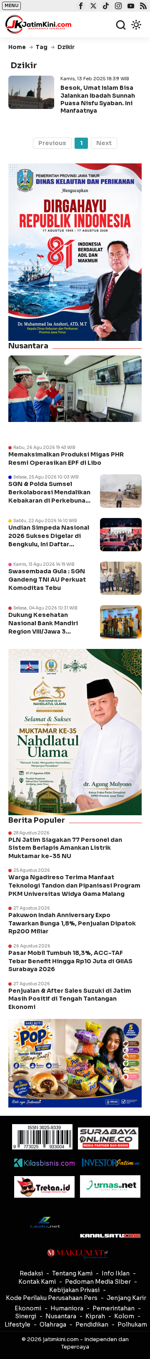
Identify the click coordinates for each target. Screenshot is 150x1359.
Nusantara (60, 1316)
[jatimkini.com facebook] (79, 6)
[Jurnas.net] (110, 1186)
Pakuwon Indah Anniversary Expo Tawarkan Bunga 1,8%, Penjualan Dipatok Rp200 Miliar (72, 923)
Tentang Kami (72, 1273)
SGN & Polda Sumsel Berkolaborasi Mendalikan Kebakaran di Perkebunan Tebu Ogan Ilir (49, 496)
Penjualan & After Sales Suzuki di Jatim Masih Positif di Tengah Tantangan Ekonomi (69, 999)
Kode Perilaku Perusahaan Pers (52, 1298)
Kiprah (95, 1316)
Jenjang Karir (126, 1298)
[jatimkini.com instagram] (117, 6)
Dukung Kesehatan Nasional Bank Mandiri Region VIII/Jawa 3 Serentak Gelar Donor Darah (43, 631)
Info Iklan (116, 1273)
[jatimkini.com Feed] (142, 6)
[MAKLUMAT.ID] (77, 1253)
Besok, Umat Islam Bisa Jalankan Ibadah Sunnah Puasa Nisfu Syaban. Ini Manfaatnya (97, 99)
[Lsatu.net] (44, 1222)
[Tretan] (44, 1187)
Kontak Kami (37, 1281)
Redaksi (31, 1273)
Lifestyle (17, 1324)
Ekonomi (28, 1308)
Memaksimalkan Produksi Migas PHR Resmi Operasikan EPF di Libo (66, 458)
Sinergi (25, 1316)
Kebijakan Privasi (74, 1290)
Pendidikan (91, 1324)
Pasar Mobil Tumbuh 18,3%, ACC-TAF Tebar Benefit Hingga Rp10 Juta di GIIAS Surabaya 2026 (70, 961)
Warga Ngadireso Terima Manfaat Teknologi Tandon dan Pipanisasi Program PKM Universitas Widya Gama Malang (74, 885)
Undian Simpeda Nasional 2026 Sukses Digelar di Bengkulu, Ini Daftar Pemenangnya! (48, 540)
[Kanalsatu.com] (110, 1236)
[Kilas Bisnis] (44, 1163)
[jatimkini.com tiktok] (104, 6)
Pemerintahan (113, 1308)
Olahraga (53, 1324)
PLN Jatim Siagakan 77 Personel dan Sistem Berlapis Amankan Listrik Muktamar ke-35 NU (65, 848)
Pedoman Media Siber (98, 1281)
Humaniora (66, 1308)
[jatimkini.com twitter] (92, 6)
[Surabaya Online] (108, 1138)
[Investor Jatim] (110, 1162)
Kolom (124, 1316)
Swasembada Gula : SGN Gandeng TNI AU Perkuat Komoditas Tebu (47, 579)
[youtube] (129, 6)
